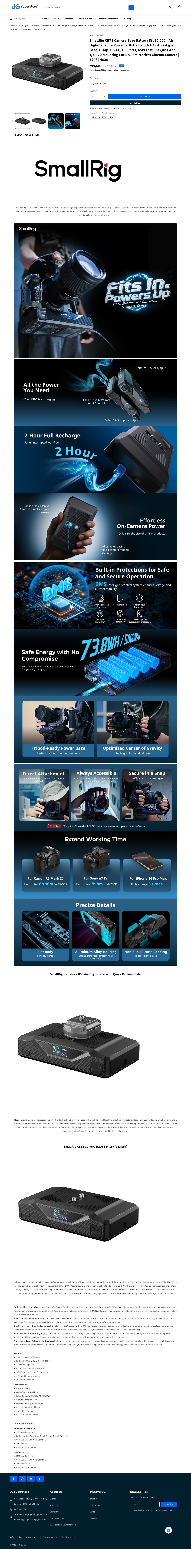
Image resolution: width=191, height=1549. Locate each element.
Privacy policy (32, 1537)
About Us (54, 1505)
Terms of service (49, 1537)
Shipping (105, 70)
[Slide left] (12, 121)
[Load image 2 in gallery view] (39, 121)
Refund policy (16, 1537)
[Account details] (170, 8)
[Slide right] (83, 121)
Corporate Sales (57, 1518)
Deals (56, 18)
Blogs (92, 1511)
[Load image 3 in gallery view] (56, 121)
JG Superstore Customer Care (63, 1524)
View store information (102, 117)
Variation (94, 78)
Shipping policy (68, 1537)
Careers (93, 1518)
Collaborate (95, 1505)
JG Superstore (24, 1545)
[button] (178, 8)
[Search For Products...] (131, 7)
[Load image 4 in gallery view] (72, 121)
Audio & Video (85, 18)
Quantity (93, 90)
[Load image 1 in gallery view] (22, 121)
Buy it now (135, 103)
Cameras (69, 18)
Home (12, 25)
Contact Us (55, 1511)
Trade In (93, 1498)
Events (53, 1498)
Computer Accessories (108, 18)
